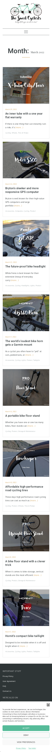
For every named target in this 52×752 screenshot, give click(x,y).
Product (32, 211)
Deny (26, 735)
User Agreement (9, 681)
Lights (32, 285)
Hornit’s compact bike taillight (24, 636)
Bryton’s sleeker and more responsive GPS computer (22, 190)
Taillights (36, 360)
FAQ (4, 686)
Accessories (9, 211)
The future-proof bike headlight (25, 266)
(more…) (19, 127)
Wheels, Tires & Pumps (20, 133)
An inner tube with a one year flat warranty (24, 115)
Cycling (8, 133)
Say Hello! (32, 748)
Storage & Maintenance (26, 431)
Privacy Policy (21, 748)
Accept (26, 728)
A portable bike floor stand (22, 415)
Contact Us (7, 691)
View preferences (26, 742)
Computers (19, 211)
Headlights (25, 285)
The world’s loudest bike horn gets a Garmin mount (24, 343)
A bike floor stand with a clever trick (25, 563)
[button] (48, 704)
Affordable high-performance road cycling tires (24, 488)
